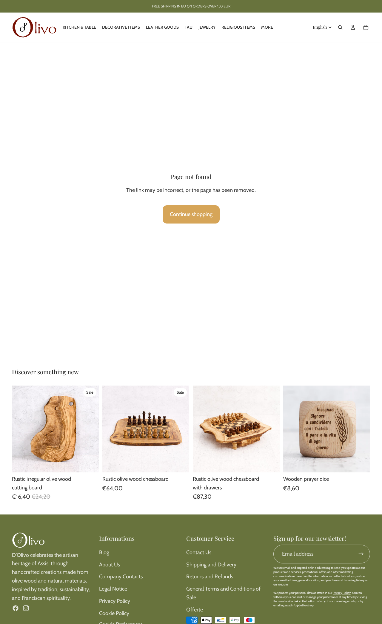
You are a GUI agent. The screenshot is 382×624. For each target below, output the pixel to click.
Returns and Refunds (209, 576)
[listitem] (267, 27)
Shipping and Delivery (211, 564)
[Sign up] (361, 554)
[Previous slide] (21, 428)
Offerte (194, 609)
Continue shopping (191, 214)
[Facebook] (15, 608)
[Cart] (365, 27)
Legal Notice (113, 589)
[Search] (340, 27)
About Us (109, 564)
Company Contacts (121, 576)
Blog (104, 552)
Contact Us (198, 552)
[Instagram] (26, 608)
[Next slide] (90, 428)
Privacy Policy (114, 601)
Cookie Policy (114, 613)
